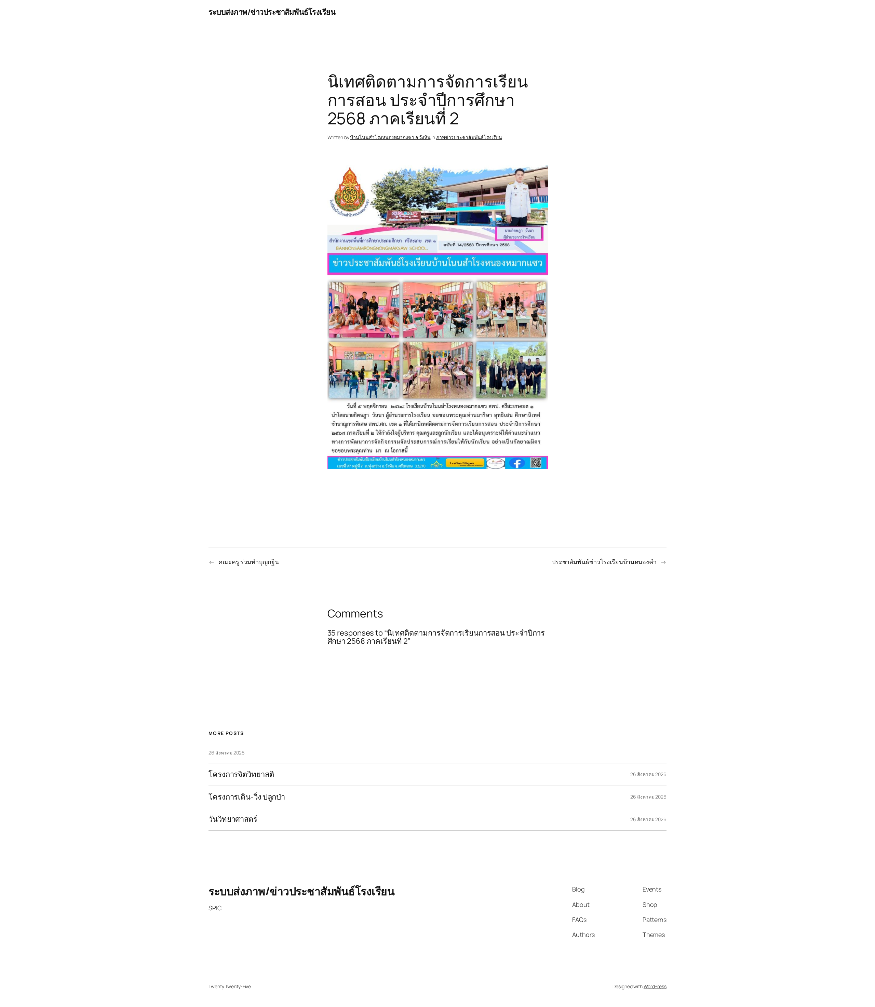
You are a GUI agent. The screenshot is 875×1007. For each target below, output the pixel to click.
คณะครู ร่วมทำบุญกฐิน (248, 562)
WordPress (655, 986)
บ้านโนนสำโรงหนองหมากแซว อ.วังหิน (390, 137)
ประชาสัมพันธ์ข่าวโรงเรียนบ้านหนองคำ (604, 562)
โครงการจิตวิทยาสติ (241, 774)
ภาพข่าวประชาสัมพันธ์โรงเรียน (469, 137)
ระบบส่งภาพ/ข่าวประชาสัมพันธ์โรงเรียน (271, 12)
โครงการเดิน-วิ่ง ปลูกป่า (246, 797)
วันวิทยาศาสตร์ (232, 819)
